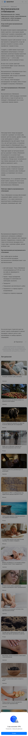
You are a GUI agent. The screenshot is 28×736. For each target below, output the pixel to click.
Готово (14, 733)
